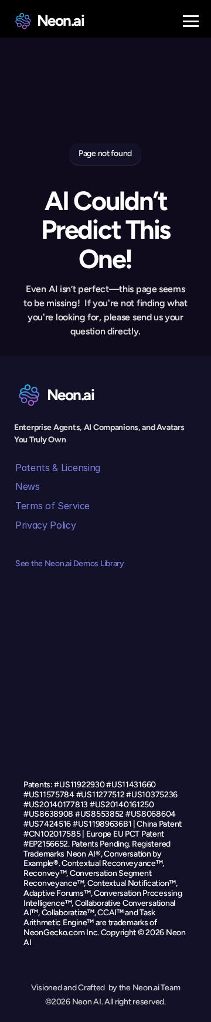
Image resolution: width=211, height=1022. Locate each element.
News (27, 486)
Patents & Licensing (57, 467)
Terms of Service (52, 506)
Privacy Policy (45, 525)
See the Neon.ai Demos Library (69, 563)
